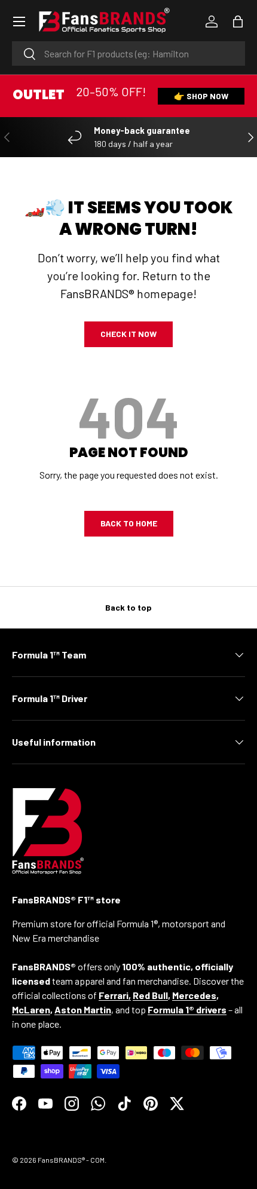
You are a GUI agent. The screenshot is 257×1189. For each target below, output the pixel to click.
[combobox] (128, 53)
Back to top (128, 607)
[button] (238, 21)
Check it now (128, 334)
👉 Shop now (201, 96)
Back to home (128, 523)
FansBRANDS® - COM (71, 1160)
